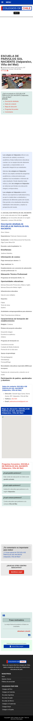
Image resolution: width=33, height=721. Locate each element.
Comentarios (9, 112)
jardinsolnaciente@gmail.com (18, 401)
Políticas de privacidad (8, 681)
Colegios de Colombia (8, 692)
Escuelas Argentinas (8, 695)
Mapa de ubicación (11, 106)
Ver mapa (4, 70)
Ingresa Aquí (16, 572)
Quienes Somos (6, 679)
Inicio (3, 676)
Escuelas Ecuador (7, 698)
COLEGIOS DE (17, 8)
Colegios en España (8, 709)
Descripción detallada (12, 101)
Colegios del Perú (7, 689)
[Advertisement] (16, 35)
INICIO (16, 13)
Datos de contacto (10, 104)
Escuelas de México (8, 701)
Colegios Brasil (6, 706)
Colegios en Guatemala (9, 703)
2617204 (14, 399)
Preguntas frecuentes (11, 109)
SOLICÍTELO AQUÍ (17, 646)
